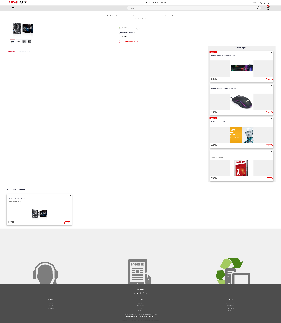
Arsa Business (50, 308)
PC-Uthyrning (234, 231)
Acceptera (140, 18)
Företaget (50, 299)
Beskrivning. (11, 51)
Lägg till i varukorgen (128, 41)
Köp (269, 79)
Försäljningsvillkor (230, 303)
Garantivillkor (230, 305)
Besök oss (140, 310)
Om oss (140, 299)
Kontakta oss (46, 231)
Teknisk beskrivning (24, 51)
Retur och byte (230, 308)
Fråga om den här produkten (126, 32)
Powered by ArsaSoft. (154, 320)
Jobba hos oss (140, 305)
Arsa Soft (50, 305)
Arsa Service (50, 303)
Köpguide (230, 299)
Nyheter (140, 231)
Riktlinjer (140, 308)
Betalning (230, 310)
